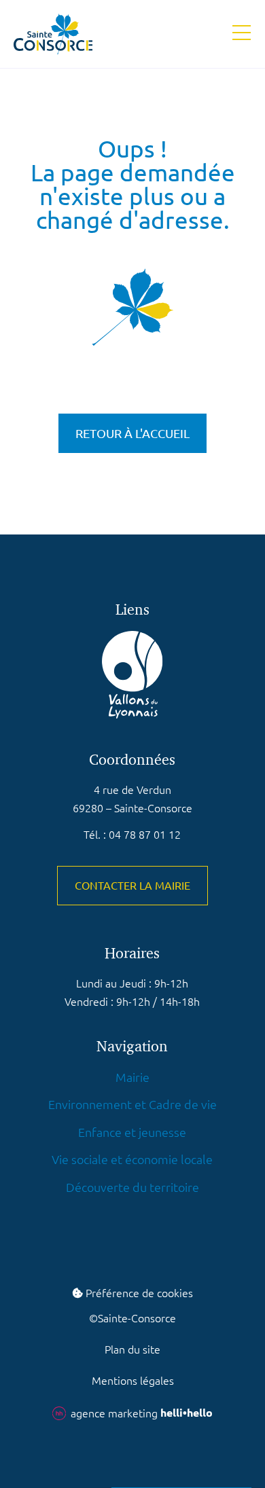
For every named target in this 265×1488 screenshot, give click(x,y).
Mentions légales (133, 1380)
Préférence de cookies (138, 1293)
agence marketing (142, 1413)
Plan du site (132, 1349)
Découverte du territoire (132, 1187)
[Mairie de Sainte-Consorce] (53, 34)
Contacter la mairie (132, 885)
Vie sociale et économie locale (132, 1160)
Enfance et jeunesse (132, 1132)
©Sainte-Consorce (132, 1318)
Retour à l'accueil (132, 433)
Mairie (132, 1077)
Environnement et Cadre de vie (132, 1104)
